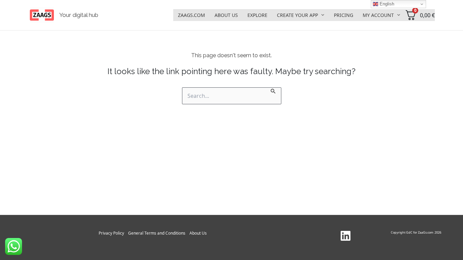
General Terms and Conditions (156, 233)
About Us (226, 15)
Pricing (343, 15)
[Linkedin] (345, 235)
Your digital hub (78, 15)
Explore (257, 15)
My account (378, 15)
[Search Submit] (273, 90)
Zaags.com (191, 15)
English (386, 3)
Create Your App (297, 15)
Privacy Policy (111, 233)
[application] (321, 15)
